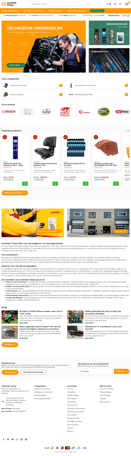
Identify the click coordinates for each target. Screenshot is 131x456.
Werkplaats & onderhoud (33, 11)
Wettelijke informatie (74, 421)
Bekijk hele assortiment (13, 193)
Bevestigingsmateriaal (76, 11)
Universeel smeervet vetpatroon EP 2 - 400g (13, 164)
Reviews (70, 431)
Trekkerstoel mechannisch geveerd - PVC (45, 164)
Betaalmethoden (73, 418)
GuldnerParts (71, 402)
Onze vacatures (72, 425)
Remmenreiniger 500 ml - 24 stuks (75, 164)
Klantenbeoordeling (95, 15)
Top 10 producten (97, 11)
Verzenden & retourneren (33, 372)
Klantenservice (113, 15)
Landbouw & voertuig (10, 11)
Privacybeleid (72, 415)
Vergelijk (103, 399)
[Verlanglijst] (120, 4)
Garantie (70, 428)
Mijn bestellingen (106, 392)
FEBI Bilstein (71, 399)
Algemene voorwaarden (75, 412)
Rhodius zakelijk (72, 395)
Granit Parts (71, 392)
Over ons (70, 389)
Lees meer (23, 323)
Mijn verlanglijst (105, 395)
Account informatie (107, 389)
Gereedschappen (55, 11)
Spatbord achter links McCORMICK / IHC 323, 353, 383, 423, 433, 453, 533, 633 (105, 164)
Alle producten (105, 402)
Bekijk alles (8, 345)
